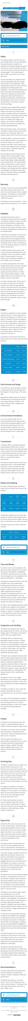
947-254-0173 (14, 1008)
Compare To (15, 8)
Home (5, 8)
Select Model (9, 8)
